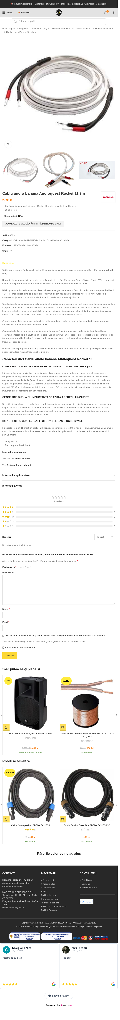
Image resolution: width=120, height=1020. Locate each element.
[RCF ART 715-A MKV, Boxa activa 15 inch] (30, 703)
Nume (6, 609)
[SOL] (56, 936)
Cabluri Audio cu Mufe (102, 28)
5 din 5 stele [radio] (30, 567)
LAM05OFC (33, 245)
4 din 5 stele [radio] (28, 567)
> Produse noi (48, 887)
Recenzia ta (9, 572)
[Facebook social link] (113, 12)
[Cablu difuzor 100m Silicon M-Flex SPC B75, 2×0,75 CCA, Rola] (87, 703)
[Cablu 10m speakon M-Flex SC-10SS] (30, 795)
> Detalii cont (86, 880)
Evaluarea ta (9, 567)
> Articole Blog (48, 884)
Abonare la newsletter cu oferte (20, 647)
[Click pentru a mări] (8, 144)
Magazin (23, 28)
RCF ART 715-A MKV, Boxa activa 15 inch (30, 733)
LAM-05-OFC (19, 245)
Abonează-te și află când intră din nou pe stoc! (33, 224)
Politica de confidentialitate (54, 906)
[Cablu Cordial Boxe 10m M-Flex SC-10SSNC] (87, 795)
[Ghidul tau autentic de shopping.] (86, 901)
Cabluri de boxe (22, 458)
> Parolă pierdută (88, 887)
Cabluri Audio (81, 28)
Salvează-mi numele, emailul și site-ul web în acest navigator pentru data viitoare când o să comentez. (56, 635)
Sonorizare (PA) (39, 28)
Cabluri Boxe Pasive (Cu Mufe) (21, 32)
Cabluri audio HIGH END (25, 240)
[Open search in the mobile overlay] (59, 21)
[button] (5, 93)
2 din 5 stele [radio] (23, 567)
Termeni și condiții (50, 902)
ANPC (44, 891)
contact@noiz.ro (72, 4)
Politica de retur (49, 895)
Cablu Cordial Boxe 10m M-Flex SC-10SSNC (87, 825)
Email (5, 622)
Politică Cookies (49, 910)
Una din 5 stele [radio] (21, 567)
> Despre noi (47, 880)
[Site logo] (59, 12)
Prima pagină (8, 28)
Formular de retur (50, 899)
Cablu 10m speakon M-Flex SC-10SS (30, 825)
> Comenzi (85, 884)
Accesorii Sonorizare (61, 28)
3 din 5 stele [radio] (25, 567)
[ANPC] (24, 936)
